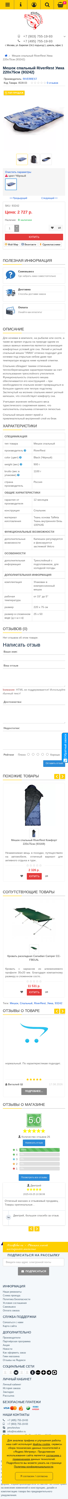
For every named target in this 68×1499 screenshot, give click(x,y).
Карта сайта (10, 1326)
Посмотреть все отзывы (34, 1177)
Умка (50, 1003)
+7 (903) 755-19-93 (38, 36)
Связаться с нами (13, 1322)
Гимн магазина (11, 1356)
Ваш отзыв (11, 665)
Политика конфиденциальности (33, 1466)
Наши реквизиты (12, 1291)
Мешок (14, 1003)
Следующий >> (49, 198)
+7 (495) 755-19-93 (38, 41)
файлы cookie (41, 1444)
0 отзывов (52, 82)
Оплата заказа (11, 1310)
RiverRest (40, 1003)
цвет (17, 175)
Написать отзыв (34, 1142)
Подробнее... (34, 1091)
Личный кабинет (12, 1384)
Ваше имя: (11, 651)
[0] (60, 5)
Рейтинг (9, 754)
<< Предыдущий (18, 198)
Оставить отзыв (54, 763)
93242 (58, 1003)
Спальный (26, 1003)
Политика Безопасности (16, 1299)
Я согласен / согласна (34, 1476)
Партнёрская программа (16, 1341)
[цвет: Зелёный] (34, 949)
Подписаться (36, 1271)
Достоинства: (13, 701)
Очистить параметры (18, 171)
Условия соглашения (15, 1303)
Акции (6, 1345)
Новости (7, 1348)
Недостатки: (12, 728)
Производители (11, 1337)
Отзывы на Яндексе (14, 1360)
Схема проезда (11, 1295)
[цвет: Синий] (34, 833)
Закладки (8, 1392)
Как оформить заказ (14, 1352)
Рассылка (8, 1395)
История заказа (11, 1388)
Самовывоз (9, 1306)
